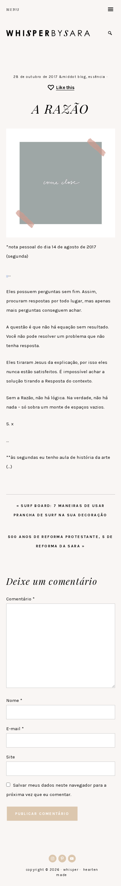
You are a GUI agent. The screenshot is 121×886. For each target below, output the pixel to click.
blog (82, 77)
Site (10, 757)
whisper (48, 33)
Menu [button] (13, 9)
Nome (14, 700)
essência (96, 77)
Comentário (20, 599)
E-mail (15, 728)
